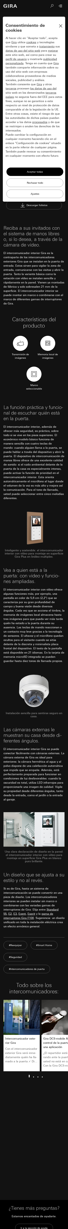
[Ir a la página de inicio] (10, 6)
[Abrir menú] (60, 6)
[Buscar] (52, 6)
